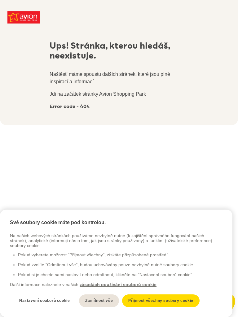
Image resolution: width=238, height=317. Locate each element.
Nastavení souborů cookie (44, 300)
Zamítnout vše (99, 300)
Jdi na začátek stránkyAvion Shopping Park (98, 94)
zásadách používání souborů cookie (118, 284)
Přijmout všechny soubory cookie (160, 300)
